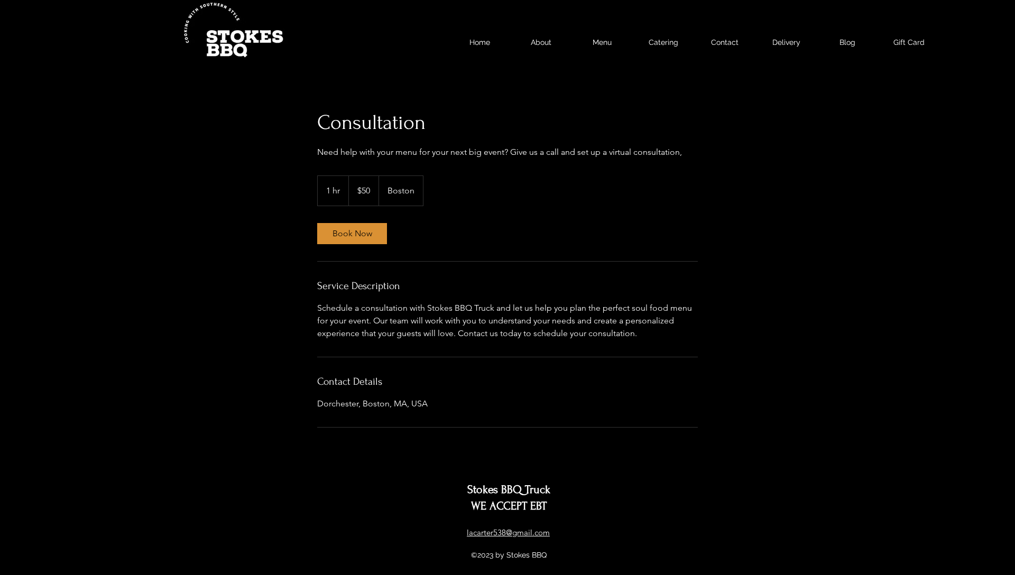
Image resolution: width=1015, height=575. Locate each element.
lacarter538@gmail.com (508, 532)
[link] (352, 233)
